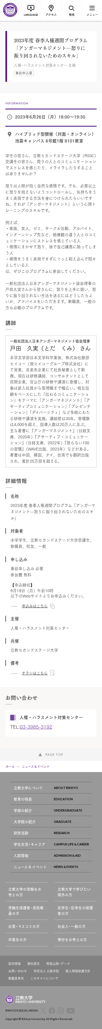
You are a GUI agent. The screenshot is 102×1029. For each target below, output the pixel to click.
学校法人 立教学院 (46, 971)
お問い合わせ (17, 971)
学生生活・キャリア (29, 844)
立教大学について (28, 787)
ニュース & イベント (30, 866)
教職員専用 (16, 978)
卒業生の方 (17, 939)
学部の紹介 (23, 810)
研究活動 (21, 832)
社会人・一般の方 (72, 926)
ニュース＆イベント (36, 766)
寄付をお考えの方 (72, 939)
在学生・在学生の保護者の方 (75, 910)
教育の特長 (23, 799)
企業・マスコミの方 (24, 926)
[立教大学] (10, 10)
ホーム (10, 766)
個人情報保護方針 (77, 971)
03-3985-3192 (36, 726)
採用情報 (14, 963)
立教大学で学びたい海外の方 (74, 891)
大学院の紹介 (25, 821)
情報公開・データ (58, 963)
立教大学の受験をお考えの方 (24, 891)
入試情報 (21, 855)
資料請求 (33, 963)
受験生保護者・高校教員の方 (26, 910)
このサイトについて (44, 978)
